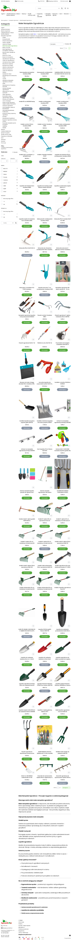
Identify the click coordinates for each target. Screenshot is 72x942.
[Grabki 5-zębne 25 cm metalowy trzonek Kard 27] (62, 509)
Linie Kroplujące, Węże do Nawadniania (9, 108)
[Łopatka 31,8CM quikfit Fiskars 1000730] (44, 612)
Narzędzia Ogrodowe (13, 20)
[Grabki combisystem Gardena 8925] (62, 91)
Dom (2, 138)
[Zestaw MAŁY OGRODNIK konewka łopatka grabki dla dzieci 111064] (62, 439)
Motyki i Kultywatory (7, 41)
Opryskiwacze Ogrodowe (9, 58)
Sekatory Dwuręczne (8, 69)
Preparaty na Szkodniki (6, 136)
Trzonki (4, 78)
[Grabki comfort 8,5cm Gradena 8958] (27, 117)
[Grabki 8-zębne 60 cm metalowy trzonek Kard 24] (44, 534)
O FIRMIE (20, 920)
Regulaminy (21, 931)
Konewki (4, 116)
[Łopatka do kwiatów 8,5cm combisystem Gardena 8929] (62, 143)
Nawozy (3, 129)
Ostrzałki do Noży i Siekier (9, 62)
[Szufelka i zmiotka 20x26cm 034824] (62, 367)
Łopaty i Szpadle (6, 42)
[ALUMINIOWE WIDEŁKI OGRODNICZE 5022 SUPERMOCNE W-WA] (62, 474)
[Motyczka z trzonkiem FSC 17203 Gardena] (27, 272)
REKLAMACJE (21, 927)
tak (4, 201)
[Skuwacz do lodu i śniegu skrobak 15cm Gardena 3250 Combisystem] (27, 367)
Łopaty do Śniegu (7, 44)
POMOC (20, 924)
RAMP (4, 188)
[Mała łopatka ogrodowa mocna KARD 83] (62, 701)
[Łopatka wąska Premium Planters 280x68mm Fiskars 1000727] (62, 674)
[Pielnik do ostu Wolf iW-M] (44, 333)
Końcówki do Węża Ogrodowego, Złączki (8, 96)
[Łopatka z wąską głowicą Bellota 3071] (44, 701)
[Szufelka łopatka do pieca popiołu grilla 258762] (27, 406)
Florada (5, 177)
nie (4, 204)
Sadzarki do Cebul (7, 74)
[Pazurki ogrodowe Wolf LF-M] (27, 333)
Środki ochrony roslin (6, 134)
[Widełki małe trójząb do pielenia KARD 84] (62, 735)
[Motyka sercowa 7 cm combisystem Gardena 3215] (44, 272)
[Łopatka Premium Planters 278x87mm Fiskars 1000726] (44, 674)
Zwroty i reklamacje (23, 932)
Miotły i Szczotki (6, 47)
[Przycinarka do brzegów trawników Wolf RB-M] (62, 333)
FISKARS (4, 127)
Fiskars (5, 174)
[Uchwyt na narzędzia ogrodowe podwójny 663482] (62, 406)
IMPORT (5, 183)
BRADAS (5, 171)
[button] (62, 8)
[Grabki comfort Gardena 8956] (44, 117)
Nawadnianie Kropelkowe (9, 118)
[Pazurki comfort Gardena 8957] (44, 305)
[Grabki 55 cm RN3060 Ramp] (27, 91)
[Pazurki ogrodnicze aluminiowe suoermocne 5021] (26, 735)
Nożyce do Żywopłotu (8, 57)
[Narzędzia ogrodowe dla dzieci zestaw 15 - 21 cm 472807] (62, 272)
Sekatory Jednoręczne (8, 67)
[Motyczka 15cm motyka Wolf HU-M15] (62, 207)
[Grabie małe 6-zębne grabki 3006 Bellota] (27, 509)
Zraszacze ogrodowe (8, 105)
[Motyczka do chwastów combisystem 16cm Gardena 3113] (44, 237)
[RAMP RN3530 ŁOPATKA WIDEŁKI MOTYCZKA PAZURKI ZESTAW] (44, 735)
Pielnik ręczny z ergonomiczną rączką (32, 913)
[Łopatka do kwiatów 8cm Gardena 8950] (27, 174)
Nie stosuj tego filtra (8, 198)
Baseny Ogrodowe (5, 31)
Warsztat (3, 139)
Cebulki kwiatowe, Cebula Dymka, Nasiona (7, 33)
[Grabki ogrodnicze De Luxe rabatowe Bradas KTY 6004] (62, 557)
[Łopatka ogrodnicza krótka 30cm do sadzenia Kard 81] (27, 675)
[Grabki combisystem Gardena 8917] (44, 91)
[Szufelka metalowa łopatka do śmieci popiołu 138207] (44, 406)
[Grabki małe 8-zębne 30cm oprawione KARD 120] (27, 558)
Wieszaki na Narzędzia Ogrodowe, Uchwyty (8, 81)
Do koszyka (27, 79)
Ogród (2, 27)
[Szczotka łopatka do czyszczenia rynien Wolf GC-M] (44, 367)
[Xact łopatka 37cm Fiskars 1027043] (44, 439)
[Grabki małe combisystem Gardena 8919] (62, 117)
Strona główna (4, 20)
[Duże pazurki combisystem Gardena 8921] (44, 62)
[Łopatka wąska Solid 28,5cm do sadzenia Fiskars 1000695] (27, 701)
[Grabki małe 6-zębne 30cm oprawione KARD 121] (62, 534)
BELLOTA (5, 168)
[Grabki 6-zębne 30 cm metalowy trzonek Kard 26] (27, 534)
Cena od (3, 158)
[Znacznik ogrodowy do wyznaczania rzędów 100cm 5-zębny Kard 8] (62, 768)
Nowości (3, 141)
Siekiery (4, 72)
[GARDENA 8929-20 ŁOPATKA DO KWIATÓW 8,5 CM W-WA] (62, 62)
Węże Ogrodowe (7, 94)
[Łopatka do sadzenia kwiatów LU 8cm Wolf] (44, 647)
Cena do (12, 158)
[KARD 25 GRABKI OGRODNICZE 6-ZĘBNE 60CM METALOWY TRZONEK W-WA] (27, 612)
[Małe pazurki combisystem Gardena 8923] (44, 206)
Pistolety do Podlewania (8, 99)
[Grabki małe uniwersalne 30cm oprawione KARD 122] (44, 558)
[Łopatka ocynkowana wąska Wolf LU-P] (62, 174)
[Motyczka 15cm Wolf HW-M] (27, 238)
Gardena (5, 180)
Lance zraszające (7, 101)
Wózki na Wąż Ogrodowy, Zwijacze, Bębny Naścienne (9, 103)
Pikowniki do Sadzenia (8, 64)
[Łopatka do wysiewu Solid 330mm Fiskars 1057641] (44, 174)
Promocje (3, 143)
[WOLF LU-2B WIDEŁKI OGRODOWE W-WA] (27, 768)
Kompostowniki (6, 39)
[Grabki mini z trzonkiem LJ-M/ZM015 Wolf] (27, 143)
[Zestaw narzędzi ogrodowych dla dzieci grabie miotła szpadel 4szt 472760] (44, 474)
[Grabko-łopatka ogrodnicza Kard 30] (62, 580)
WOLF (4, 191)
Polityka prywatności (24, 929)
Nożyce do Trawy (7, 55)
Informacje (21, 922)
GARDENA (5, 126)
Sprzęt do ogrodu (5, 133)
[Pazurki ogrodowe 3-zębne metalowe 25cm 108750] (62, 306)
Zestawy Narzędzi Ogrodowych (7, 89)
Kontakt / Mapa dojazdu (24, 925)
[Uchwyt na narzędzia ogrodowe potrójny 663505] (27, 439)
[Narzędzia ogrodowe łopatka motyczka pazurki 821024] (27, 305)
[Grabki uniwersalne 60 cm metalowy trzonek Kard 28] (44, 580)
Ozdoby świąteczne (6, 131)
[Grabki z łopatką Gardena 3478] (44, 143)
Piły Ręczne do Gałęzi (8, 65)
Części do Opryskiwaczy (8, 60)
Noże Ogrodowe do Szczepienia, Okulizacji (8, 50)
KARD (4, 186)
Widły (4, 83)
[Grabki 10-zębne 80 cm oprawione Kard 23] (44, 509)
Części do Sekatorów (8, 70)
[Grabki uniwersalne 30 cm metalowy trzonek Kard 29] (27, 580)
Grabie (4, 37)
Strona (61, 48)
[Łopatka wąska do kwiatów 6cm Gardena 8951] (27, 207)
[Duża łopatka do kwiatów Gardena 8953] (27, 61)
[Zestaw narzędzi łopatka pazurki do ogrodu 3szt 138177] (27, 474)
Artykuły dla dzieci (5, 29)
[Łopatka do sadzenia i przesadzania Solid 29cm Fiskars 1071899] (62, 612)
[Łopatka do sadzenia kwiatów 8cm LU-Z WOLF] (27, 647)
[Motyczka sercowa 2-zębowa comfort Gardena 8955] (62, 238)
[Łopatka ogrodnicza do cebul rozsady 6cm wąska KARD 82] (62, 647)
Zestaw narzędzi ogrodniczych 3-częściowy (34, 907)
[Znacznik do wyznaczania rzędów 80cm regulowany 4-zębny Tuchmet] (44, 768)
